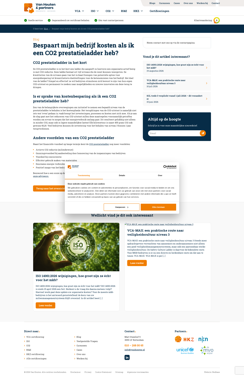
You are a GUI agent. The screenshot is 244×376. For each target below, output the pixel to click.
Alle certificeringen (36, 358)
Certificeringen (159, 11)
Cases (177, 3)
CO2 (108, 11)
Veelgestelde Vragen (87, 341)
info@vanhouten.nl (135, 349)
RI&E (124, 11)
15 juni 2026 (174, 98)
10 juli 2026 (166, 83)
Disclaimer (75, 372)
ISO (93, 11)
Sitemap (119, 372)
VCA (77, 11)
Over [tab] (160, 175)
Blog (46, 28)
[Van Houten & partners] (39, 8)
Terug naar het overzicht (50, 188)
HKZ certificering (35, 354)
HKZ (136, 11)
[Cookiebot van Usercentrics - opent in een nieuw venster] (165, 167)
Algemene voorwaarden (138, 372)
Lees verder (45, 305)
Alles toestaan (158, 207)
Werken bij (202, 3)
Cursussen (164, 3)
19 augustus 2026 (175, 67)
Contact (216, 3)
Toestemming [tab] (84, 175)
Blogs (152, 3)
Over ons (188, 3)
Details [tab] (122, 175)
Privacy (88, 372)
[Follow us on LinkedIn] (127, 357)
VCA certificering (35, 337)
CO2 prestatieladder (99, 144)
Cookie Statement (103, 372)
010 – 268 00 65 (134, 345)
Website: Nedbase (212, 372)
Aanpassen (120, 207)
